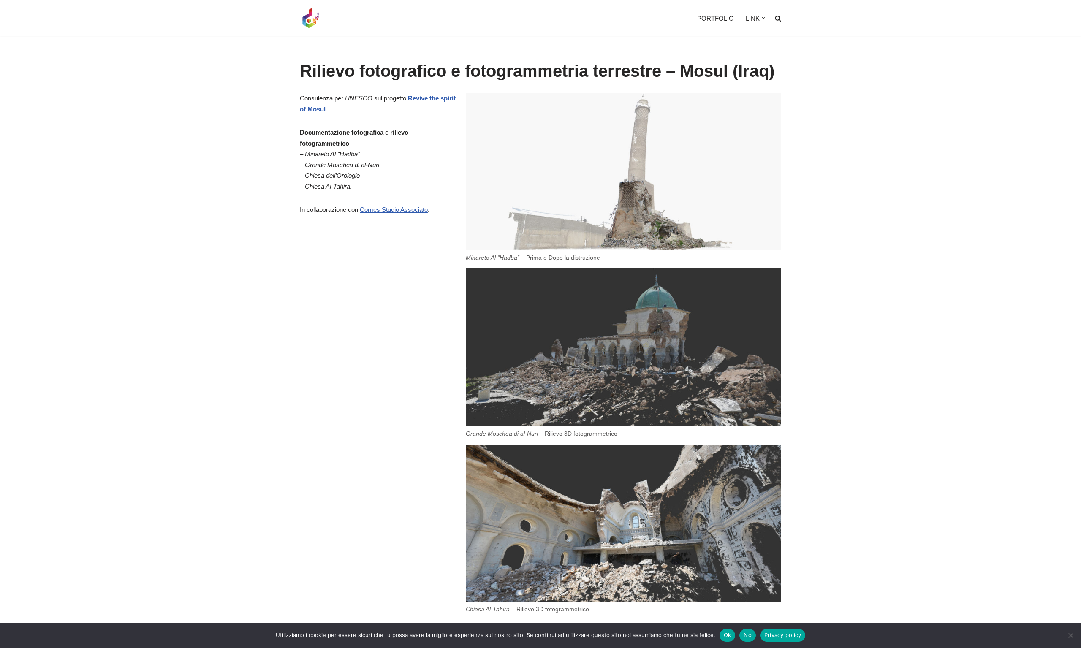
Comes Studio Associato (394, 209)
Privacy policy (782, 635)
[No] (1070, 635)
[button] (763, 18)
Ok (727, 635)
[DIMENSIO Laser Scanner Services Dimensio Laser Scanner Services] (310, 18)
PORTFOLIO (715, 18)
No (748, 635)
